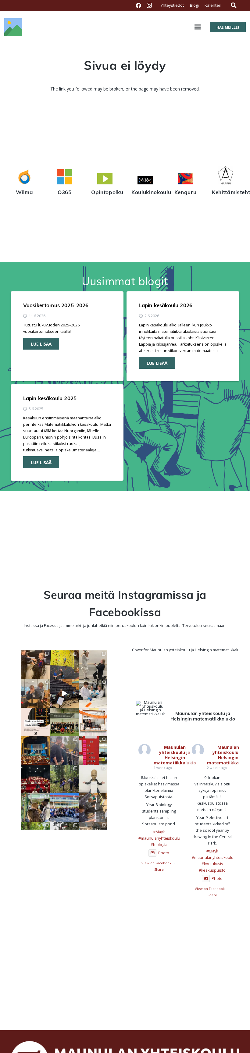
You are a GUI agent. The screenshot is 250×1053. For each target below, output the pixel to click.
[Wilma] (24, 177)
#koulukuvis (212, 863)
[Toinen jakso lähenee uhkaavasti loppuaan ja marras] (64, 693)
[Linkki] (13, 27)
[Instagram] (149, 5)
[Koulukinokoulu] (145, 181)
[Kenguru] (185, 179)
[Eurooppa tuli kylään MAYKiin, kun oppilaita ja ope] (64, 807)
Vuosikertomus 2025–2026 (56, 305)
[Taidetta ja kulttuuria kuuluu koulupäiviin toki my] (93, 807)
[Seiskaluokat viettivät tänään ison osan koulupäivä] (64, 779)
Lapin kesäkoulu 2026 (165, 305)
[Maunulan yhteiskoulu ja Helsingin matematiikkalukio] (150, 708)
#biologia (159, 844)
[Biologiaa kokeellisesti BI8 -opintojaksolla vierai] (93, 693)
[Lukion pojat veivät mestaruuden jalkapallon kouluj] (64, 722)
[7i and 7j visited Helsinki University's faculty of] (35, 807)
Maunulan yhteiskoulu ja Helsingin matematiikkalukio (175, 754)
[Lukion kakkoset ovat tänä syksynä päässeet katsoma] (35, 750)
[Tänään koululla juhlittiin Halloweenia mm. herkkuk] (93, 722)
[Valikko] (197, 27)
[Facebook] (138, 5)
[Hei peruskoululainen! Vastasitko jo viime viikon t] (93, 779)
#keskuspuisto (212, 870)
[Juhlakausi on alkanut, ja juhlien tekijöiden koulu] (35, 664)
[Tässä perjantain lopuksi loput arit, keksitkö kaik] (93, 664)
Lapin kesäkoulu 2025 (50, 398)
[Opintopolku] (105, 179)
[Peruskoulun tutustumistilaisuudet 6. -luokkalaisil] (35, 722)
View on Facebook (156, 863)
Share (159, 869)
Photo (163, 853)
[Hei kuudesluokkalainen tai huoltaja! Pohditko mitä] (64, 664)
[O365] (64, 177)
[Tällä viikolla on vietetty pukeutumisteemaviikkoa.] (35, 693)
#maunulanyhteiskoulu (159, 838)
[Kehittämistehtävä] (225, 176)
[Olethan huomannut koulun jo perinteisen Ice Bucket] (93, 750)
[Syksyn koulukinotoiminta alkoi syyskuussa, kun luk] (35, 779)
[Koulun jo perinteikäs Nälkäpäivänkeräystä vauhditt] (64, 750)
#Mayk (159, 831)
